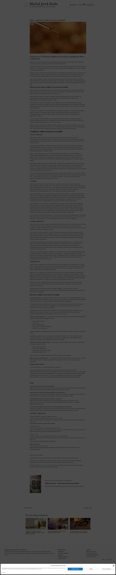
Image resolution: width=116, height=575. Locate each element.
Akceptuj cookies (75, 569)
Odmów (91, 569)
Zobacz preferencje (106, 569)
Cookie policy (4, 572)
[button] (113, 565)
